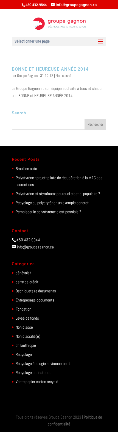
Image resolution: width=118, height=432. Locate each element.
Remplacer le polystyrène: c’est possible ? (48, 211)
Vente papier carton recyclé (37, 381)
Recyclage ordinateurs (33, 372)
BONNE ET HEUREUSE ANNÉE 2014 (50, 69)
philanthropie (26, 345)
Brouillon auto (26, 168)
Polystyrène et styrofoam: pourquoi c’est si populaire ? (58, 193)
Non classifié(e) (28, 336)
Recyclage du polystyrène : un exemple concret (52, 202)
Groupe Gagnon (27, 75)
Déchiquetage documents (36, 290)
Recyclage (24, 354)
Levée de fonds (27, 318)
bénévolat (23, 272)
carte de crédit (27, 281)
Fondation (23, 309)
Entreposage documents (35, 300)
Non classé (63, 75)
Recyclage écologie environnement (43, 363)
